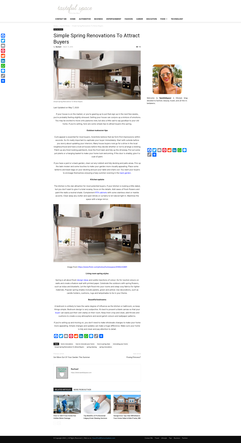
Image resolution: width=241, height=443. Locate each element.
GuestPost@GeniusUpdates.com (103, 438)
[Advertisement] (167, 44)
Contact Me (61, 19)
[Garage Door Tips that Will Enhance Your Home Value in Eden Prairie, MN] (127, 404)
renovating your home (120, 344)
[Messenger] (3, 70)
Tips (170, 438)
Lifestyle (164, 438)
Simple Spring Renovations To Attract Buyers (69, 347)
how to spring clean (103, 344)
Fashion (129, 19)
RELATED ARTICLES (63, 390)
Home (72, 19)
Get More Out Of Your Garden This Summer (71, 357)
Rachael (58, 47)
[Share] (3, 80)
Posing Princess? (134, 357)
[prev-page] (55, 423)
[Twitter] (3, 40)
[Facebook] (3, 35)
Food (162, 19)
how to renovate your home (85, 344)
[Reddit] (3, 55)
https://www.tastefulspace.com (81, 372)
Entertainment (113, 19)
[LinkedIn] (3, 60)
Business (98, 19)
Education (151, 19)
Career (139, 19)
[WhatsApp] (3, 65)
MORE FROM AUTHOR (82, 390)
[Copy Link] (3, 75)
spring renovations (105, 347)
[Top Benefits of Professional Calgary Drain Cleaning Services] (97, 404)
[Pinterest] (3, 50)
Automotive (85, 19)
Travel (157, 438)
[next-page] (59, 423)
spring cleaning (92, 347)
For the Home (65, 26)
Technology (177, 19)
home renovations (67, 344)
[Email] (3, 45)
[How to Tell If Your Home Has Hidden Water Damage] (67, 404)
